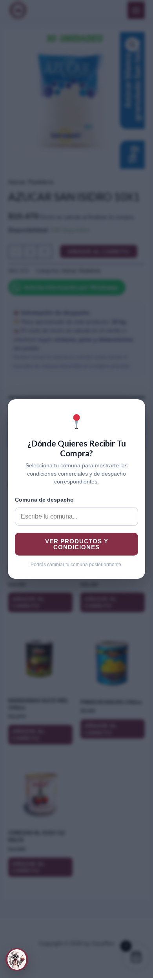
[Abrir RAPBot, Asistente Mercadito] (16, 959)
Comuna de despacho (44, 500)
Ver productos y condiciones (76, 544)
